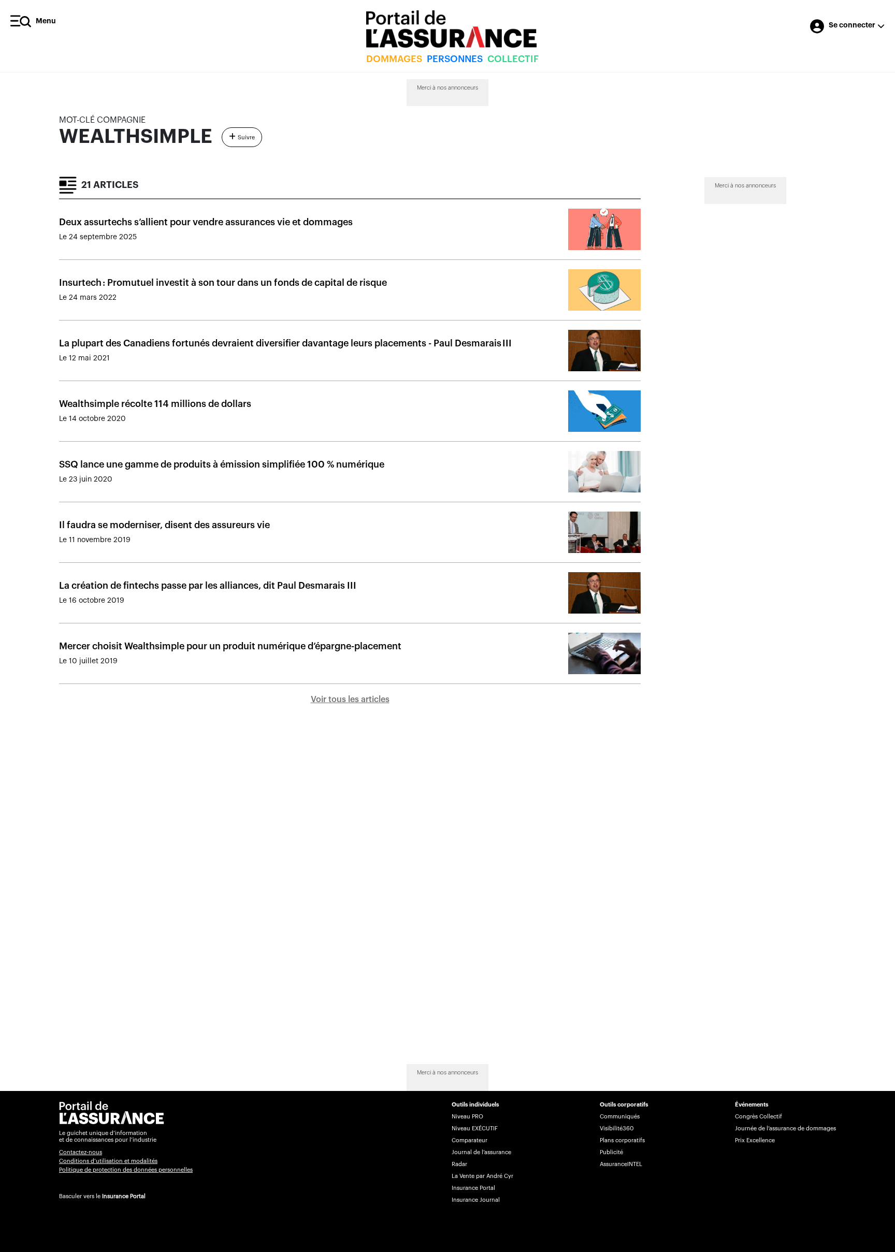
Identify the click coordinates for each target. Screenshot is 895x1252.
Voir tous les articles (350, 699)
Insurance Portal (124, 1196)
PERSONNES (455, 59)
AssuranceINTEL (621, 1164)
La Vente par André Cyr (482, 1176)
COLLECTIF (513, 59)
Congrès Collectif (758, 1116)
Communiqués (620, 1116)
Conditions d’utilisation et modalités (108, 1161)
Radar (459, 1164)
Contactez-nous (80, 1152)
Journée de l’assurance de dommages (785, 1128)
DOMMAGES (394, 59)
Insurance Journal (476, 1200)
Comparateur (469, 1140)
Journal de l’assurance (481, 1152)
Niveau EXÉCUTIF (475, 1128)
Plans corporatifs (622, 1140)
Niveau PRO (467, 1116)
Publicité (611, 1152)
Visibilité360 (616, 1128)
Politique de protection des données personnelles (126, 1170)
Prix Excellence (755, 1140)
